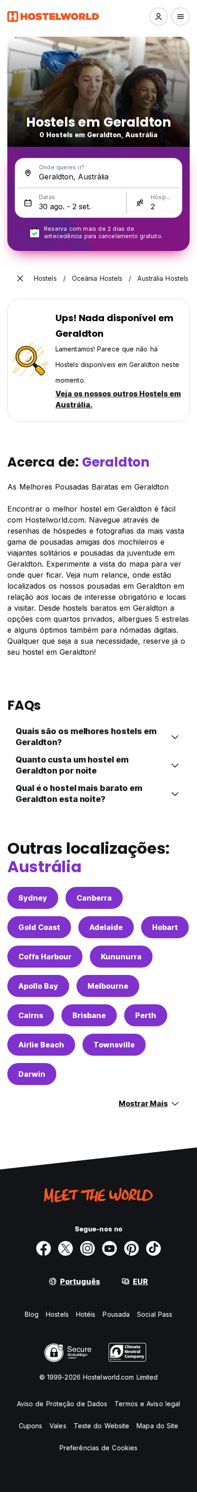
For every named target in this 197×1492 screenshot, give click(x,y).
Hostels (57, 1314)
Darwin (31, 1074)
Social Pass (154, 1314)
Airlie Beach (41, 1044)
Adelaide (106, 927)
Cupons (31, 1426)
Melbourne (108, 986)
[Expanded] (20, 278)
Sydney (32, 897)
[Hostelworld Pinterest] (131, 1248)
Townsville (114, 1044)
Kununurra (121, 956)
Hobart (165, 927)
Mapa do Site (157, 1426)
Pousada (116, 1314)
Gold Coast (39, 927)
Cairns (30, 1015)
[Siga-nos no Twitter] (65, 1248)
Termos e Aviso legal (147, 1404)
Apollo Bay (38, 986)
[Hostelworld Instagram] (87, 1248)
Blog (31, 1314)
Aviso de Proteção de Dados (62, 1404)
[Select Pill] (158, 16)
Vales (57, 1426)
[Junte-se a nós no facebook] (43, 1248)
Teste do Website (102, 1426)
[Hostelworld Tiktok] (153, 1248)
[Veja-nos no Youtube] (109, 1248)
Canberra (94, 897)
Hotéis (86, 1314)
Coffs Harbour (44, 956)
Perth (145, 1015)
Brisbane (89, 1015)
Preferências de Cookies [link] (98, 1448)
